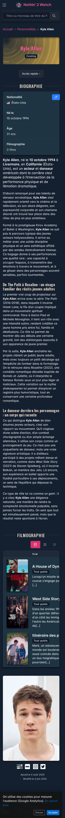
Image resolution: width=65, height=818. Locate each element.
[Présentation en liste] (54, 544)
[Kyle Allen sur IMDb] (28, 766)
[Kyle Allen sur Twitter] (43, 766)
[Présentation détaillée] (35, 544)
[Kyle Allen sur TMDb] (20, 766)
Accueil (8, 29)
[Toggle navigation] (4, 5)
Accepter (53, 812)
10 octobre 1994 (18, 118)
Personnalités (26, 29)
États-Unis (18, 102)
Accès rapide (30, 73)
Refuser (39, 812)
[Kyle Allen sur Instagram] (35, 766)
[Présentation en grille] (45, 544)
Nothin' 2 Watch (37, 5)
